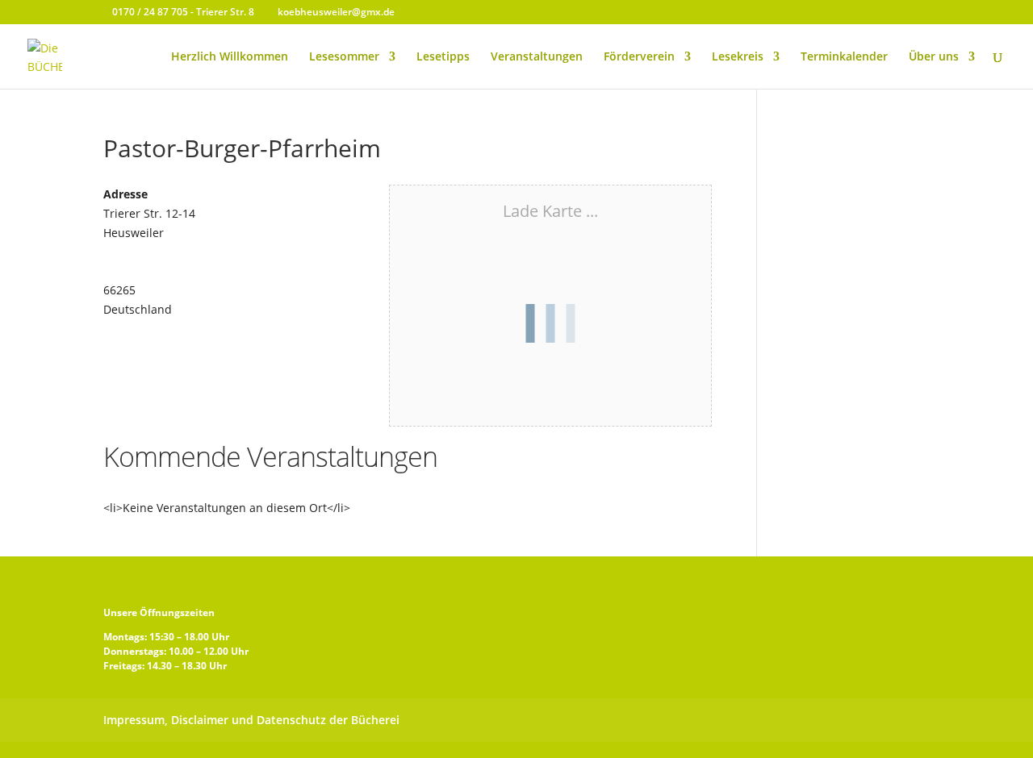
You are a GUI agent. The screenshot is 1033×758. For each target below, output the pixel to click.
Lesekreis (737, 57)
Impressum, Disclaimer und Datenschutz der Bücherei (251, 719)
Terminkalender (844, 57)
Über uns (934, 57)
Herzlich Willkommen (229, 57)
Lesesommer (344, 57)
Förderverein (639, 57)
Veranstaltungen (537, 57)
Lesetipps (443, 57)
